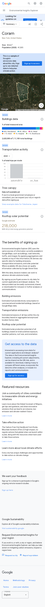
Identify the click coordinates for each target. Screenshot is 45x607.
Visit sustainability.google (13, 528)
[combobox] (12, 24)
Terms (42, 110)
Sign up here (7, 490)
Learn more (7, 416)
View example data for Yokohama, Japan (20, 204)
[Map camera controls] (41, 105)
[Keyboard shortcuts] (17, 110)
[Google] (7, 572)
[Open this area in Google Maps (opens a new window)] (5, 109)
